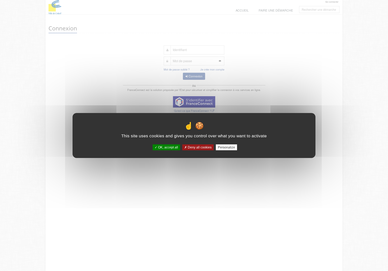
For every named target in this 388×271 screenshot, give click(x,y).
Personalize (226, 147)
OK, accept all (167, 147)
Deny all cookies (199, 147)
